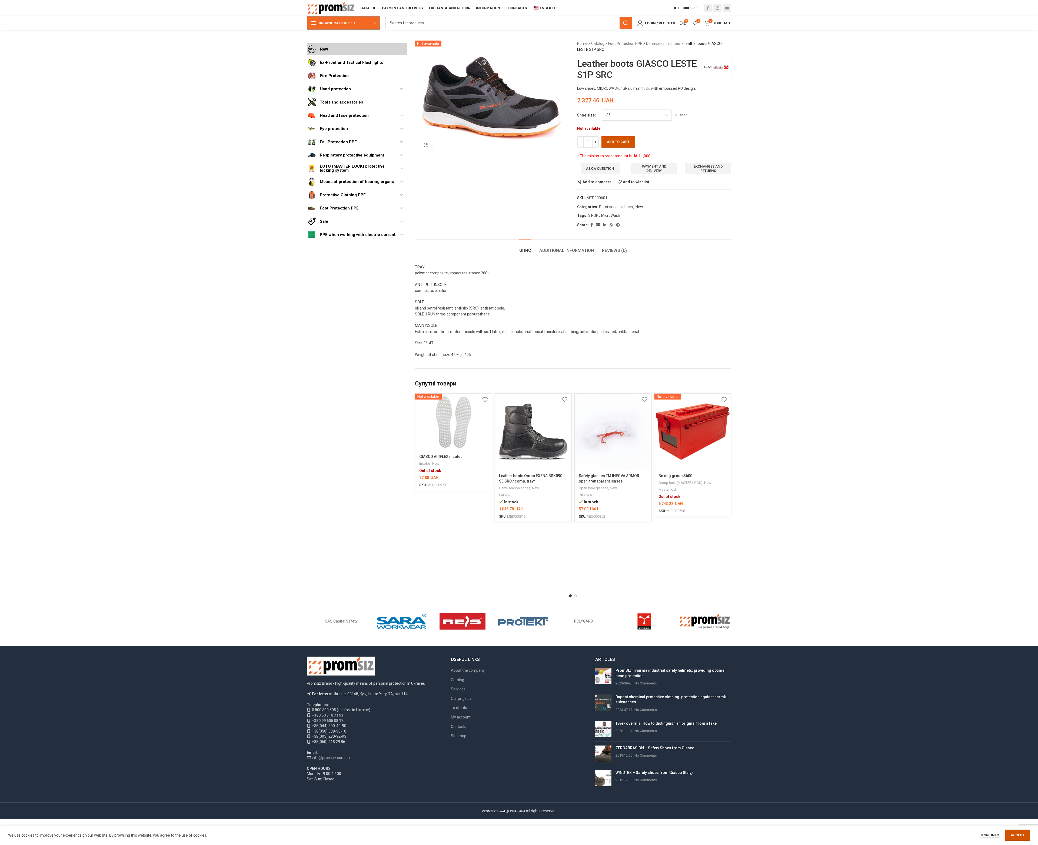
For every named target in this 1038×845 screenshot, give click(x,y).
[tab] (525, 247)
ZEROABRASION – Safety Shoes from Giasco (655, 748)
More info (990, 835)
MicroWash (610, 215)
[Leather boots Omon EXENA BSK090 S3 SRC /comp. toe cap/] (533, 432)
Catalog (597, 43)
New (639, 207)
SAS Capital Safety (341, 621)
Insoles (425, 463)
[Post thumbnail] (603, 677)
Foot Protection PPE (625, 43)
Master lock (667, 489)
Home (582, 43)
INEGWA (585, 495)
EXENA (504, 495)
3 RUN (593, 215)
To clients (459, 708)
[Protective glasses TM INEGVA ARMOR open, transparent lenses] (613, 432)
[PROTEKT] (523, 621)
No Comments (645, 683)
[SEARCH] (626, 23)
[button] (570, 595)
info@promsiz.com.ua (331, 758)
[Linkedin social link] (604, 225)
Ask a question (600, 169)
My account (461, 717)
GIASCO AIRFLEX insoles (441, 456)
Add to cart (618, 142)
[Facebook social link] (708, 8)
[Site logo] (331, 8)
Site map (458, 736)
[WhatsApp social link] (611, 225)
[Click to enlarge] (425, 145)
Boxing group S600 (675, 476)
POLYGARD (583, 621)
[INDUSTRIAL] (705, 621)
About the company (468, 670)
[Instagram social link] (717, 8)
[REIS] (462, 621)
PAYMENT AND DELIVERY (654, 168)
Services (458, 689)
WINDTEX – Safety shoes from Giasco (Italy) (654, 772)
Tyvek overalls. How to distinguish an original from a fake (666, 723)
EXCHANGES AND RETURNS (708, 168)
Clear (683, 115)
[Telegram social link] (617, 225)
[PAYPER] (644, 621)
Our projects (461, 698)
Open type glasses (593, 488)
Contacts (458, 726)
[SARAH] (401, 621)
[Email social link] (597, 225)
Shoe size (586, 115)
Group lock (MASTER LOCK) (680, 483)
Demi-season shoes (663, 43)
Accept (1017, 835)
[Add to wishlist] (485, 400)
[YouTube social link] (727, 8)
